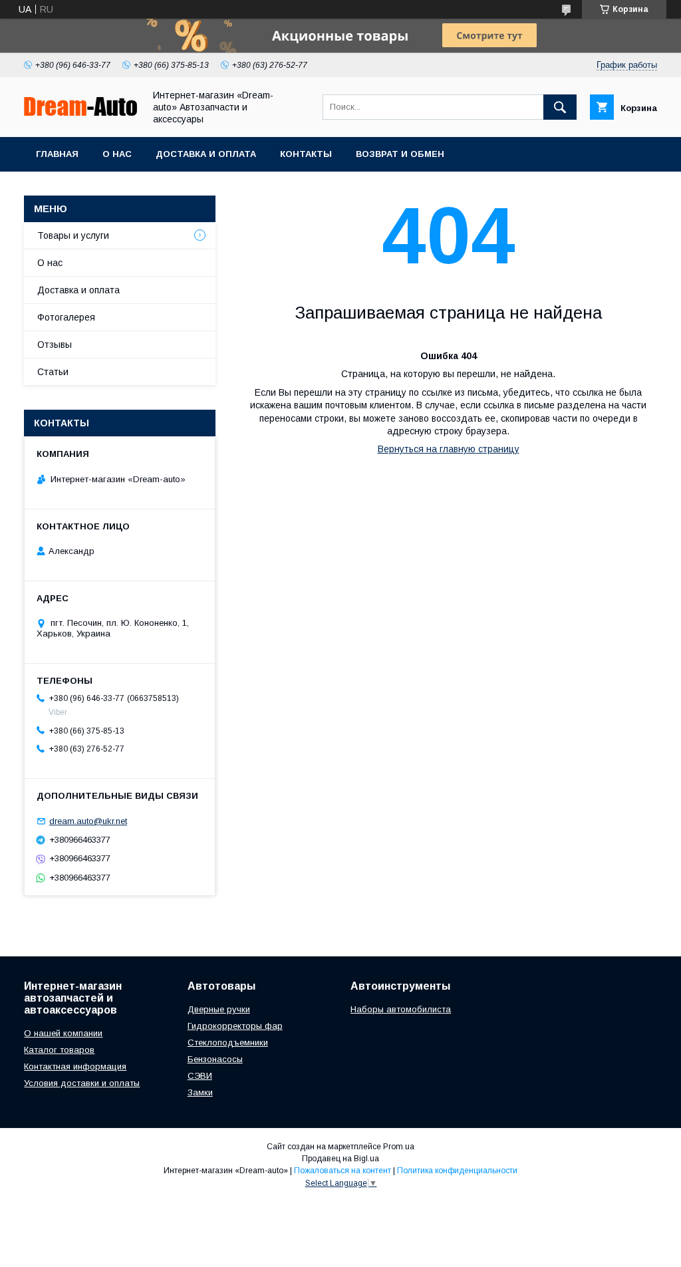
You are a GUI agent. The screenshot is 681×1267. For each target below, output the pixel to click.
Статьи (52, 371)
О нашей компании (63, 1033)
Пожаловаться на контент (342, 1170)
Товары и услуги (73, 235)
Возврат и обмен (400, 154)
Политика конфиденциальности (457, 1170)
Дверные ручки (219, 1009)
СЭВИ (200, 1076)
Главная (57, 154)
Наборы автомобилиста (400, 1009)
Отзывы (54, 344)
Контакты (306, 154)
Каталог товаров (59, 1050)
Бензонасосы (215, 1059)
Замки (200, 1092)
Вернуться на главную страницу (448, 449)
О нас (117, 154)
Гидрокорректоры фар (235, 1026)
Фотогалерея (66, 317)
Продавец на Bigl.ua (340, 1158)
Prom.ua (398, 1146)
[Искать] (560, 107)
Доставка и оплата (206, 154)
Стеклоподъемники (228, 1043)
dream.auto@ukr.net (88, 821)
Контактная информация (75, 1066)
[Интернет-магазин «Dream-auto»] (80, 112)
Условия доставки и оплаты (82, 1083)
